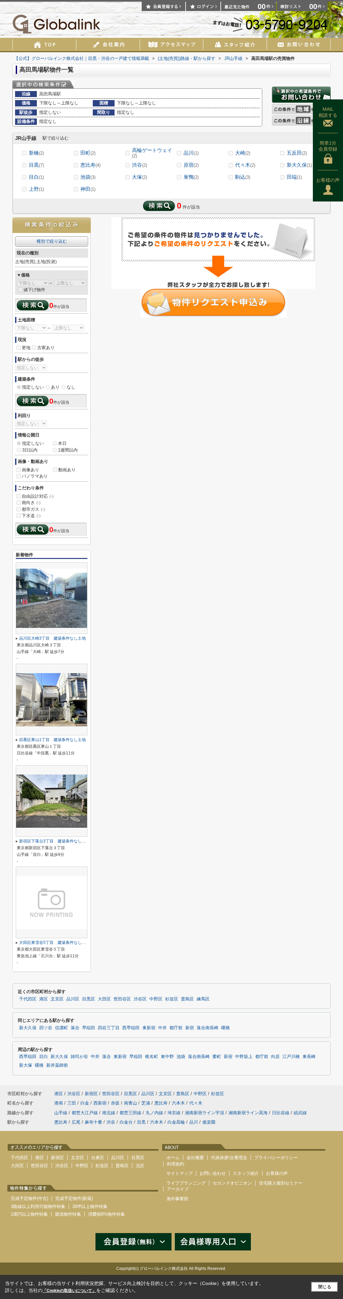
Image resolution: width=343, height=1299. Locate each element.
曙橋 (225, 1028)
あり (55, 387)
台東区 (97, 1157)
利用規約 (175, 1163)
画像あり (30, 469)
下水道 (31, 515)
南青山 (130, 1103)
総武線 (300, 1112)
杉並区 (171, 999)
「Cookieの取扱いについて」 (69, 1290)
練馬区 (203, 999)
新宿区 (91, 1093)
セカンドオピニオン (232, 1183)
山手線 (60, 1112)
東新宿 (148, 1028)
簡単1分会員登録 (328, 146)
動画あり (67, 469)
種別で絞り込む (52, 241)
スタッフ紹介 (246, 1173)
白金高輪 (176, 1122)
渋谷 (139, 165)
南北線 (108, 1112)
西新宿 (100, 1103)
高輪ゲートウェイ (152, 152)
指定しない (33, 387)
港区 (43, 999)
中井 (162, 1028)
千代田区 (28, 999)
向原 (275, 1056)
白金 (84, 1103)
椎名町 (151, 1056)
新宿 (189, 1028)
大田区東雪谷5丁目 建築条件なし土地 (54, 942)
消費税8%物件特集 (106, 1214)
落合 (75, 1028)
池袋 (87, 177)
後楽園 (208, 1122)
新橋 (36, 153)
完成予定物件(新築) (74, 1198)
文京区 (57, 999)
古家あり (46, 347)
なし (71, 387)
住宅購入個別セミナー (280, 1183)
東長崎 (309, 1056)
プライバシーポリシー (276, 1157)
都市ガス (33, 509)
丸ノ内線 (154, 1112)
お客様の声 (328, 180)
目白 (36, 177)
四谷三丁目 (109, 1028)
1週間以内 (68, 450)
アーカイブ (178, 1189)
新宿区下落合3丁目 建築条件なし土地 (54, 841)
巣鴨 (191, 177)
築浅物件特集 (68, 1214)
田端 (294, 177)
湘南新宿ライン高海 (248, 1112)
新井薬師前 (57, 1065)
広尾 (76, 1122)
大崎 (242, 153)
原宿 (191, 165)
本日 (62, 443)
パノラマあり (35, 476)
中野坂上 (244, 1056)
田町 (87, 153)
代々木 (245, 165)
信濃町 (61, 1028)
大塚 (139, 177)
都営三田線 (130, 1112)
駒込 (242, 177)
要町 (216, 1056)
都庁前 (176, 1028)
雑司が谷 (79, 1056)
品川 (191, 153)
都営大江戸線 (85, 1112)
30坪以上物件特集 (90, 1206)
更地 (26, 347)
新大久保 (299, 165)
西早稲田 (131, 1028)
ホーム (173, 1157)
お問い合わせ (213, 1173)
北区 (140, 1165)
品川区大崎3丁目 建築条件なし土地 (52, 638)
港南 (58, 1103)
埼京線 (174, 1112)
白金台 (126, 1122)
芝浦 (145, 1103)
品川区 (72, 999)
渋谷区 (140, 999)
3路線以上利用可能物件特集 (38, 1206)
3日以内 (30, 450)
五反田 (297, 153)
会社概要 (195, 1157)
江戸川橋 (291, 1056)
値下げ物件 (34, 289)
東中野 (167, 1056)
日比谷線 (280, 1112)
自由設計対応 (38, 496)
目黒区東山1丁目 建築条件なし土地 (52, 739)
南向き (31, 502)
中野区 (155, 999)
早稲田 (88, 1028)
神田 (87, 189)
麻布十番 (93, 1122)
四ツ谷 (45, 1028)
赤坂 (115, 1103)
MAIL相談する (328, 112)
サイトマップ (179, 1173)
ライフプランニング (186, 1183)
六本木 (178, 1103)
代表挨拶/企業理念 (229, 1157)
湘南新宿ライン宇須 (204, 1112)
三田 (71, 1103)
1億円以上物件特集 (29, 1214)
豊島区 (187, 999)
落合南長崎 (207, 1028)
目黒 (36, 165)
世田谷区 (122, 999)
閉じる (324, 1286)
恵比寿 (90, 165)
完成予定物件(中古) (29, 1198)
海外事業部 (177, 1198)
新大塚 (25, 1065)
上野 (36, 189)
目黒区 (88, 999)
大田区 (104, 999)
